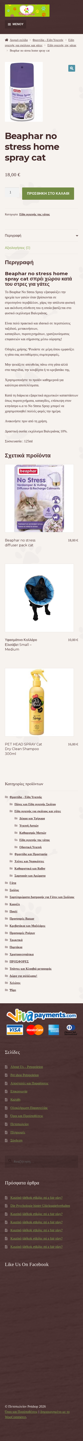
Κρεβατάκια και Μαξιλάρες (27, 925)
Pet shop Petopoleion (24, 1075)
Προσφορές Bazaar (22, 918)
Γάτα (13, 883)
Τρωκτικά (16, 940)
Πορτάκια (16, 947)
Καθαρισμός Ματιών (32, 832)
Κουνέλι (15, 904)
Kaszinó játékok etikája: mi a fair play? (36, 1197)
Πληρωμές (17, 1132)
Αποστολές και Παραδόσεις (29, 1083)
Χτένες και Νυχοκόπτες (29, 861)
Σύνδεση (16, 1140)
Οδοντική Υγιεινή (30, 847)
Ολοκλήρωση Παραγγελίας (29, 1108)
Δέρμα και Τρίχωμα (32, 818)
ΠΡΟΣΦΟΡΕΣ (19, 961)
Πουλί (13, 911)
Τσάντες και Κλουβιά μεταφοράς (31, 968)
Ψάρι (13, 990)
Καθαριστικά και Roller (29, 868)
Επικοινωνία (18, 1091)
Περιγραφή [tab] (13, 236)
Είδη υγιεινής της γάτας (61, 45)
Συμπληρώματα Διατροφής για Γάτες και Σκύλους (42, 897)
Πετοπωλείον (19, 1124)
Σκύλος (14, 890)
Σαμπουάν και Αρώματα (30, 875)
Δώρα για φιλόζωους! (23, 976)
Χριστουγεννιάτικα (22, 954)
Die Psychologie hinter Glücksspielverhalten (40, 1205)
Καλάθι (15, 1099)
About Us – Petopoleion (26, 1067)
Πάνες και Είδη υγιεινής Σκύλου (35, 804)
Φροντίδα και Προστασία (30, 854)
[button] (71, 68)
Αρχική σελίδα (19, 40)
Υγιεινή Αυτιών (29, 825)
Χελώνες (15, 982)
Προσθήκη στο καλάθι (48, 193)
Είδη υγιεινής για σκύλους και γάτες (37, 811)
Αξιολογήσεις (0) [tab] (17, 248)
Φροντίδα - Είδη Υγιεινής (48, 40)
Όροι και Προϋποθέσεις (26, 1116)
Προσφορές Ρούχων (22, 933)
